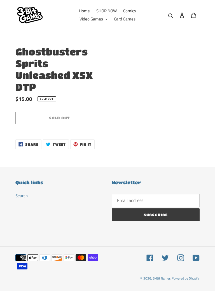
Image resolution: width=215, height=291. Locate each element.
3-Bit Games (162, 278)
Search (21, 195)
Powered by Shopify (186, 278)
